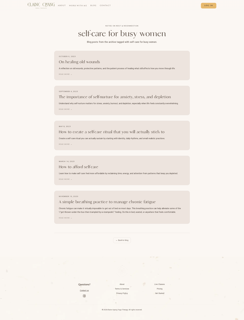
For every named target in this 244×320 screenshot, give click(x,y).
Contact (105, 5)
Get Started (159, 293)
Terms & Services (122, 289)
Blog (93, 5)
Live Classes (159, 284)
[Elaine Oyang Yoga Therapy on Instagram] (84, 296)
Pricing (159, 289)
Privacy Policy (122, 293)
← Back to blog (122, 240)
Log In (208, 5)
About (62, 5)
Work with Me (78, 6)
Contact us (84, 290)
